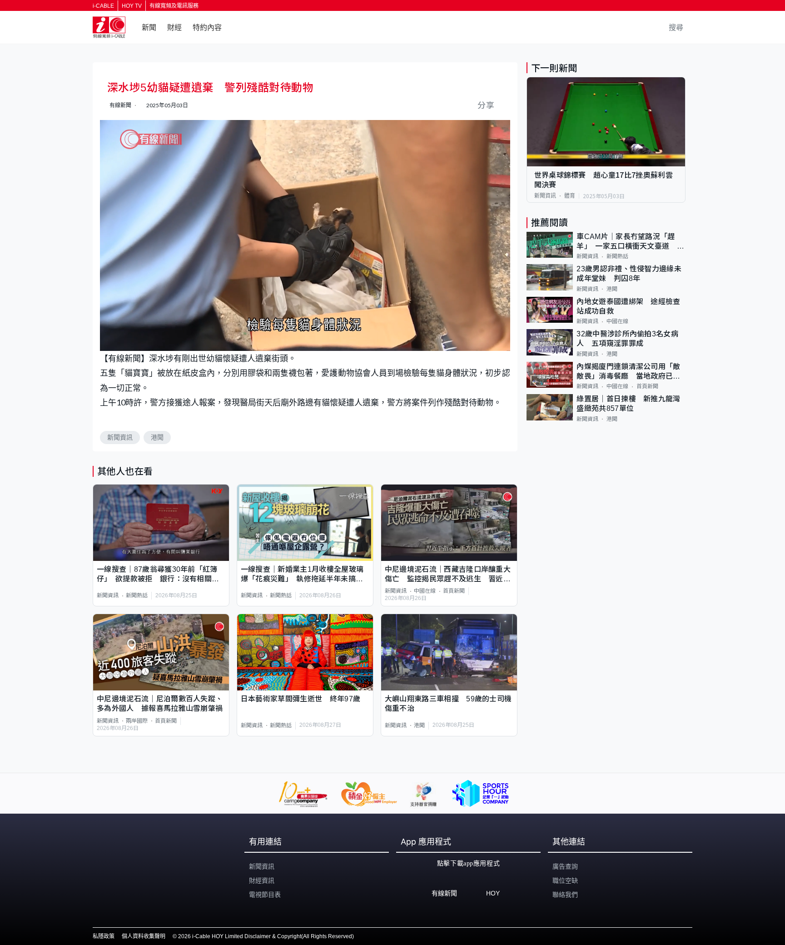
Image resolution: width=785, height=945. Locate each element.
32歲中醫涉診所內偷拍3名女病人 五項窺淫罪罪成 (627, 338)
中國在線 (425, 591)
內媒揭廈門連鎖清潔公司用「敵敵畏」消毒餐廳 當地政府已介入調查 (628, 372)
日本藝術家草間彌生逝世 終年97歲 (300, 699)
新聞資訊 (120, 437)
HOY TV (132, 6)
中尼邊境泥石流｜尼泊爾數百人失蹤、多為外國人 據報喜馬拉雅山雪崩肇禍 (160, 703)
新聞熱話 (137, 595)
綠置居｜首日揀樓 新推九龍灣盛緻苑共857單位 (628, 403)
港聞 (157, 437)
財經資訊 (261, 880)
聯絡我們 (565, 894)
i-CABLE (103, 6)
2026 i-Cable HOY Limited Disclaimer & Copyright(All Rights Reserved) (266, 936)
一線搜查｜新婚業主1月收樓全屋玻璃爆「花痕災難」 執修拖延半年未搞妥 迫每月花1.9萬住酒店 (305, 574)
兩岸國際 (137, 721)
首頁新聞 (454, 591)
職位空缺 (565, 880)
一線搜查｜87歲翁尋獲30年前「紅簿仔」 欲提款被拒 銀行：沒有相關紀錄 (158, 574)
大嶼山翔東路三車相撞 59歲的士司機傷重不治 (448, 703)
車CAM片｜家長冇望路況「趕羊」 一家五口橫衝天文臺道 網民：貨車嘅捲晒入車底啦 (630, 242)
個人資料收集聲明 (143, 936)
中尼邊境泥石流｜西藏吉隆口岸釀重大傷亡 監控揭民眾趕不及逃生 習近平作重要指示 (448, 574)
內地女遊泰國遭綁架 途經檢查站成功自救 (628, 306)
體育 (569, 196)
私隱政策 (103, 936)
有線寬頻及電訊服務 (174, 6)
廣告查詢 (565, 866)
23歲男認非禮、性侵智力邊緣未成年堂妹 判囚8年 (628, 273)
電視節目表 (265, 894)
